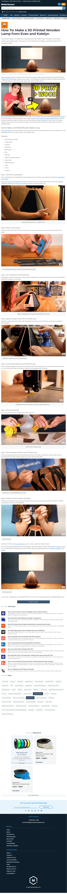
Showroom (10, 834)
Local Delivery (12, 860)
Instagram (58, 548)
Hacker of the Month (7, 714)
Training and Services (53, 15)
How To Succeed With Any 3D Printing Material (14, 710)
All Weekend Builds (6, 18)
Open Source (27, 689)
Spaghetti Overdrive (21, 706)
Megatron (36, 689)
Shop (8, 830)
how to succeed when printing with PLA (48, 118)
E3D (11, 685)
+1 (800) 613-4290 (36, 1)
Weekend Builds (38, 693)
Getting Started (57, 18)
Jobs (8, 864)
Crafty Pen (44, 689)
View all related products (33, 795)
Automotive (5, 685)
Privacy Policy (11, 869)
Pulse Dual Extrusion (18, 701)
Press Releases (39, 681)
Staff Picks (16, 15)
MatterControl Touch (53, 685)
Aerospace (40, 701)
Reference (51, 697)
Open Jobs (48, 701)
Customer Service (27, 1)
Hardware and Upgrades (28, 18)
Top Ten (47, 693)
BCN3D (20, 689)
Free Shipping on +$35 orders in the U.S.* (11, 1)
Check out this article (22, 183)
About (9, 853)
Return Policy (11, 866)
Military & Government (8, 706)
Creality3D (31, 710)
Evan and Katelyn (6, 77)
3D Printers (24, 15)
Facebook (52, 548)
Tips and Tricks (27, 693)
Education (53, 693)
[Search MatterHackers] (64, 8)
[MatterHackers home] (8, 4)
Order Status (11, 857)
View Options (39, 762)
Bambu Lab (43, 15)
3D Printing (5, 681)
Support (9, 841)
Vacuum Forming (6, 701)
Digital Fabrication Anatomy (56, 689)
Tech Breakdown (6, 697)
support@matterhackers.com (33, 822)
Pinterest (38, 810)
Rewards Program (13, 862)
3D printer (43, 120)
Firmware (12, 681)
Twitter (3, 550)
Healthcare (54, 706)
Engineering (28, 685)
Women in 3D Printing (17, 18)
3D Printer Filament (33, 15)
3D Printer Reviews (40, 18)
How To (4, 693)
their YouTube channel (58, 546)
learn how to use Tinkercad (12, 181)
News (8, 832)
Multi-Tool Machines (34, 706)
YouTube (41, 810)
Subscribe (46, 807)
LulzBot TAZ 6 (40, 116)
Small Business (49, 681)
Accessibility (11, 873)
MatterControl (49, 18)
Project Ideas (30, 697)
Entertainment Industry (40, 685)
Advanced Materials (41, 697)
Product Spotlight (31, 701)
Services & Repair (12, 845)
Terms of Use (11, 871)
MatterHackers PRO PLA (57, 116)
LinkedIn (35, 810)
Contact (9, 855)
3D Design (20, 681)
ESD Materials (5, 689)
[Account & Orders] (59, 4)
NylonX (14, 689)
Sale (11, 15)
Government (11, 843)
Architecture (39, 710)
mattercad (58, 681)
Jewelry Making (19, 685)
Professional (11, 836)
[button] (33, 12)
